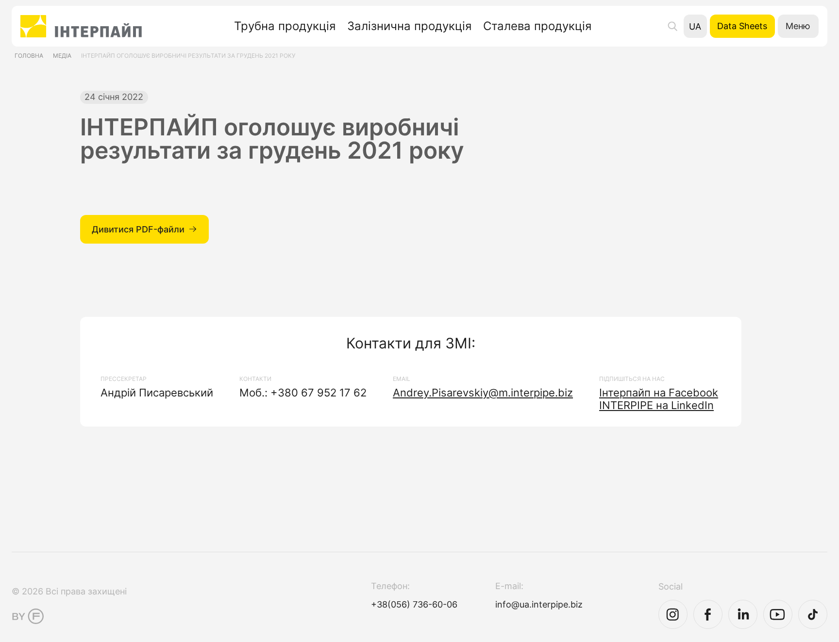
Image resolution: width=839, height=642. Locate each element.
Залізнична (409, 26)
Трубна (285, 26)
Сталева (537, 26)
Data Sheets (742, 26)
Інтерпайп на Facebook (658, 392)
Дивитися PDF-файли (138, 229)
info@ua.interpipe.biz (539, 604)
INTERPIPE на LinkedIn (656, 405)
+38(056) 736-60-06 (414, 604)
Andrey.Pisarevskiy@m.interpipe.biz (483, 392)
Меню (798, 26)
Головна (29, 55)
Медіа (62, 55)
